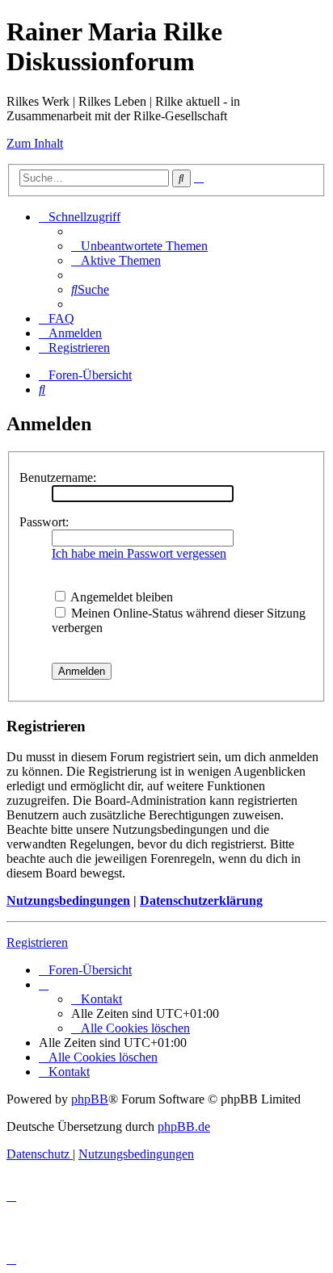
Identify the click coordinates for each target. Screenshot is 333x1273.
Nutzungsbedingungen (68, 900)
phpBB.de (184, 1126)
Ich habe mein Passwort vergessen (139, 553)
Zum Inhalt (34, 143)
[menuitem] (139, 246)
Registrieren (37, 942)
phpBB (89, 1099)
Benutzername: (57, 477)
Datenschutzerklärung (201, 900)
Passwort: (44, 522)
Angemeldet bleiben (120, 597)
